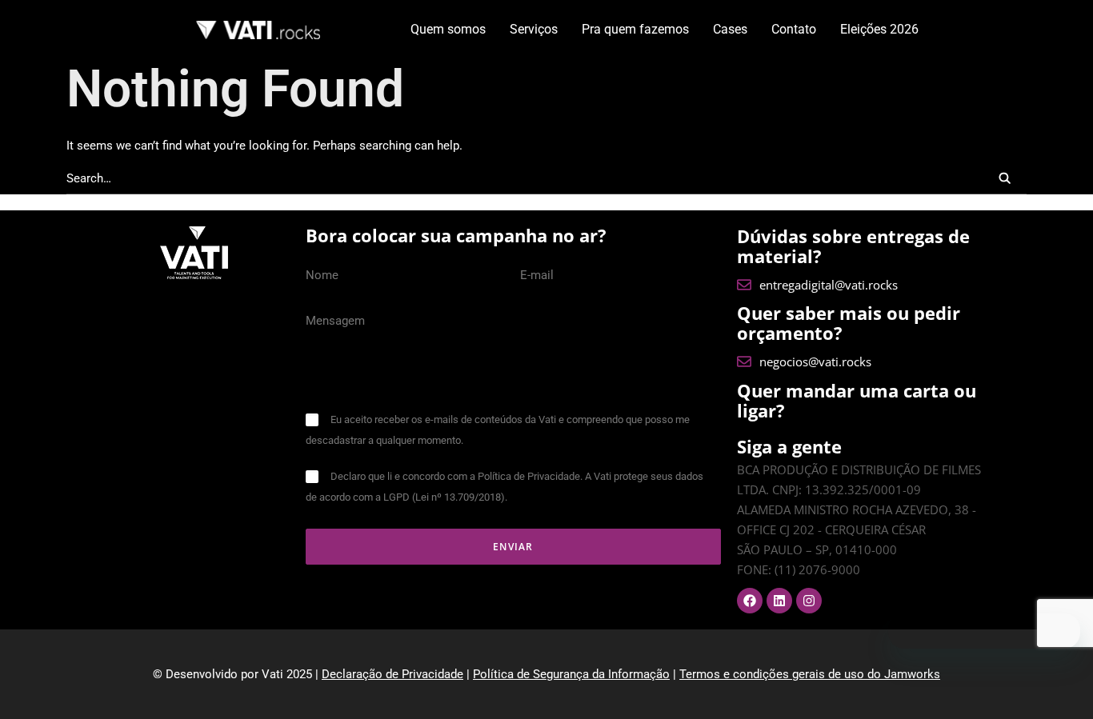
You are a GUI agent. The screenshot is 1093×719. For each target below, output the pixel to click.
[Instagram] (809, 600)
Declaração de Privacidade (392, 674)
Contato (793, 29)
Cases (730, 29)
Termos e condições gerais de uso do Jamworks (809, 674)
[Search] (546, 178)
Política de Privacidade (529, 476)
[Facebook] (750, 600)
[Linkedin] (779, 600)
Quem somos (448, 29)
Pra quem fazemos (635, 29)
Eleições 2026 (879, 29)
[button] (1005, 178)
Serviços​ (534, 29)
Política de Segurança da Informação (571, 674)
